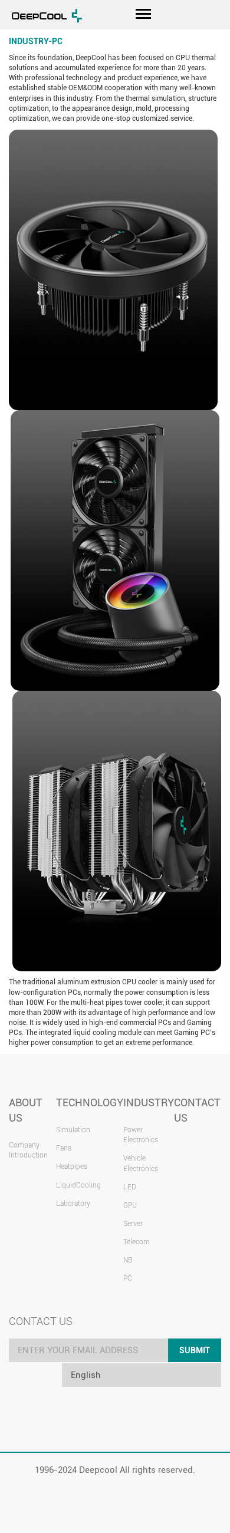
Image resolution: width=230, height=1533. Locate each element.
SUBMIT (194, 1350)
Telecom (136, 1242)
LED (129, 1187)
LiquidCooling (78, 1185)
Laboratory (73, 1203)
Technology (89, 1102)
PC (127, 1278)
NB (127, 1260)
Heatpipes (71, 1166)
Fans (63, 1148)
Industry (148, 1102)
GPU (130, 1205)
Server (133, 1223)
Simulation (73, 1130)
